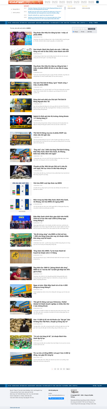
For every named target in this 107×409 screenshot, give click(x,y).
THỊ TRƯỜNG (73, 22)
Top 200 (99, 385)
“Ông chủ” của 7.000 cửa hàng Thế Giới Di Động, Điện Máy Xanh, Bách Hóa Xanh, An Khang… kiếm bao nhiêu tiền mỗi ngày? (51, 152)
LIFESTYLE (82, 22)
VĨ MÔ (61, 22)
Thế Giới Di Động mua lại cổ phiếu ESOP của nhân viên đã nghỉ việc (49, 134)
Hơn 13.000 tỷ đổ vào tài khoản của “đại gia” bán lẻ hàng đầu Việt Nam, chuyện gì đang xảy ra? (51, 321)
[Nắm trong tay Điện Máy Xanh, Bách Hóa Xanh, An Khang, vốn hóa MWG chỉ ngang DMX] (21, 205)
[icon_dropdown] (97, 2)
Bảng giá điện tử (16, 9)
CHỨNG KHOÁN (15, 22)
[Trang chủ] (6, 22)
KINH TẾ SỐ (66, 22)
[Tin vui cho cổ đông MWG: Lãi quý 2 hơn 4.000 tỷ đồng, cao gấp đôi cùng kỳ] (21, 359)
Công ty (76, 31)
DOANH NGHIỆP (31, 22)
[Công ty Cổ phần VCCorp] (84, 391)
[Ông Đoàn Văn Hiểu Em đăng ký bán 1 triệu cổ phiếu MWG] (21, 38)
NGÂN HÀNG (39, 22)
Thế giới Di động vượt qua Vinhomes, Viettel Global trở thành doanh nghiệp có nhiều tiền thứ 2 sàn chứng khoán (51, 304)
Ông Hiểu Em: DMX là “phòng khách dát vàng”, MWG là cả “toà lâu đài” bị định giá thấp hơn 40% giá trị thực (51, 270)
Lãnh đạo (89, 31)
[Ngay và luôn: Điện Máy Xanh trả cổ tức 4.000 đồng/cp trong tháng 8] (21, 291)
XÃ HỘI (9, 22)
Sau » (68, 369)
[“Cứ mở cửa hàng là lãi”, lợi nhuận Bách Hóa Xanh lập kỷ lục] (21, 342)
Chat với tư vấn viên (57, 398)
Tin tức (82, 31)
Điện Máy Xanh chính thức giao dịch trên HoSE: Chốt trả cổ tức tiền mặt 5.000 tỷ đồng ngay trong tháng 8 (51, 219)
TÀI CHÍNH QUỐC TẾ (55, 22)
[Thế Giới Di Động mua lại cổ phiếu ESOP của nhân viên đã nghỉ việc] (21, 139)
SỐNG (78, 22)
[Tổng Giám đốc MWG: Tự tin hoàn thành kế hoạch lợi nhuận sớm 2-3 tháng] (21, 256)
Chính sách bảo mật (15, 407)
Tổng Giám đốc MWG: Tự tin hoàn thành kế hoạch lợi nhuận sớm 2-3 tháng (49, 252)
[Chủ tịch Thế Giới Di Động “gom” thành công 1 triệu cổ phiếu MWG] (21, 88)
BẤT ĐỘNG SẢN (23, 22)
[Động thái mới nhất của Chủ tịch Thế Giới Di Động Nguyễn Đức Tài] (21, 105)
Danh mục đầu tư (16, 12)
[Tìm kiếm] (91, 29)
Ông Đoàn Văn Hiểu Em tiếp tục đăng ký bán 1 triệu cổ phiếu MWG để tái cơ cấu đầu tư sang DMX (50, 68)
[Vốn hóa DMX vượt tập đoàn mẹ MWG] (21, 189)
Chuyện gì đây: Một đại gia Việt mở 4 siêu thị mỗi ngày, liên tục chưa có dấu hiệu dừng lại (50, 167)
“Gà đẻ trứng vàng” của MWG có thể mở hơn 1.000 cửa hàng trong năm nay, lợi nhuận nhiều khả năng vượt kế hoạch (50, 236)
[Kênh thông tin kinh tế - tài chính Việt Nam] (25, 2)
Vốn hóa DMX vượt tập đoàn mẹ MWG (47, 183)
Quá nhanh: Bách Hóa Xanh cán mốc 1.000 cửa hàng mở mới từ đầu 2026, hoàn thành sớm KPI (51, 50)
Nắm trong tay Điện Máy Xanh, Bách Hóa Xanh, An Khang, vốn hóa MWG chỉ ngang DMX (50, 201)
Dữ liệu (91, 22)
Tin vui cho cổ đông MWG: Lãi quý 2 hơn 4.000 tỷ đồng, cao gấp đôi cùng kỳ (51, 354)
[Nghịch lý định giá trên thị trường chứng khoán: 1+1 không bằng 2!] (21, 122)
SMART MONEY (45, 22)
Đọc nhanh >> (60, 6)
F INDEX (96, 22)
